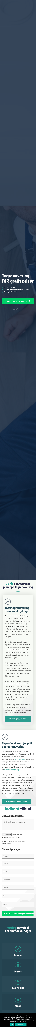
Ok (12, 1024)
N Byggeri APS (20, 759)
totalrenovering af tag (11, 770)
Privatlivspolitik (21, 1024)
